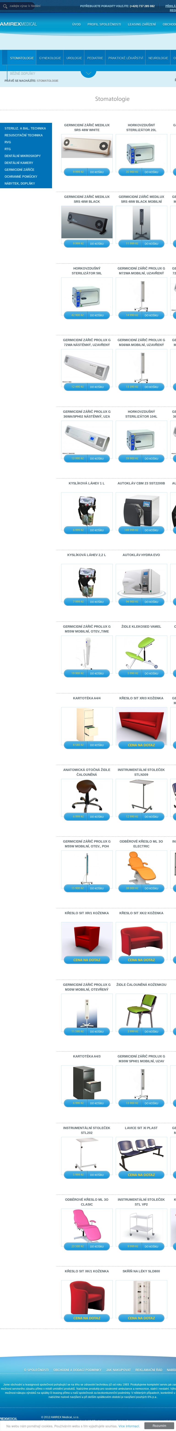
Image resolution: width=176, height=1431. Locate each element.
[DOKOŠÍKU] (97, 172)
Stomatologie (47, 80)
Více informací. (129, 1426)
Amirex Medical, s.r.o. (43, 24)
